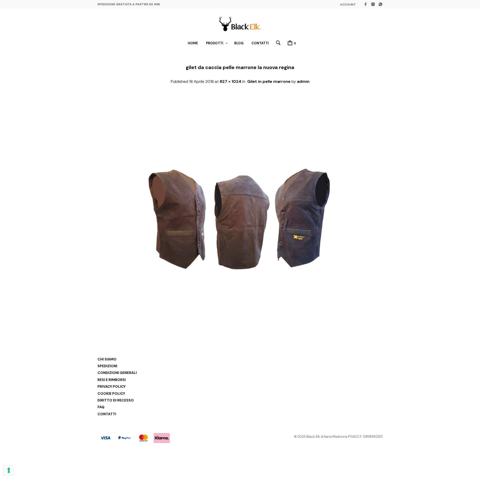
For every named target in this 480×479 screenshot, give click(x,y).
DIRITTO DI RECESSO (116, 400)
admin (303, 81)
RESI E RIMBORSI (112, 379)
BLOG (239, 43)
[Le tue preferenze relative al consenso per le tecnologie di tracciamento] (9, 470)
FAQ (101, 407)
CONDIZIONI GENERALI (117, 372)
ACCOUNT (348, 5)
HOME (193, 43)
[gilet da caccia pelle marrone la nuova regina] (240, 325)
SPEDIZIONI (107, 366)
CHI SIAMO (107, 359)
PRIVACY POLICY (112, 386)
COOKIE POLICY (111, 393)
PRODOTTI (214, 43)
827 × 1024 (230, 81)
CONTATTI (260, 43)
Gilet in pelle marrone (268, 81)
